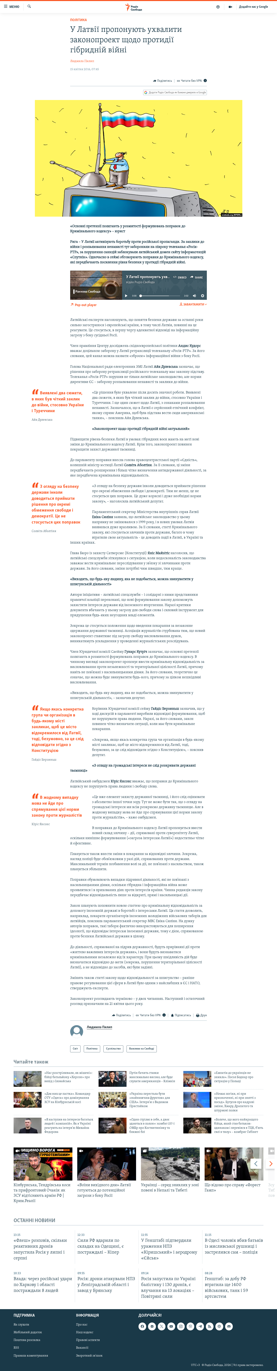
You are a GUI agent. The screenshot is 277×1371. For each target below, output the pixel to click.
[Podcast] (219, 1326)
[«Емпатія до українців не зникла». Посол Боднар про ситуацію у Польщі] (197, 1079)
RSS (16, 1347)
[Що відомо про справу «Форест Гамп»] (234, 1164)
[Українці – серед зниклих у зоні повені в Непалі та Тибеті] (170, 1164)
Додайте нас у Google (253, 7)
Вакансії (82, 1347)
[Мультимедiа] (230, 7)
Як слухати (21, 1324)
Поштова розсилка (27, 1340)
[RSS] (210, 1326)
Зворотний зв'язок (89, 1355)
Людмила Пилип (82, 61)
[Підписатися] (229, 1326)
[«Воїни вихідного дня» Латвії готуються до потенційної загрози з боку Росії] (106, 1164)
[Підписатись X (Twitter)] (161, 1326)
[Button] (162, 81)
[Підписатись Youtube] (171, 1326)
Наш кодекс (84, 1332)
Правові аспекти (88, 1340)
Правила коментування (31, 1355)
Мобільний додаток (28, 1332)
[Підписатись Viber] (190, 1326)
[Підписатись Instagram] (181, 1326)
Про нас (81, 1324)
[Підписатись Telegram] (200, 1326)
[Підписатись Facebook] (142, 1326)
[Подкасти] (218, 7)
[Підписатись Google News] (152, 1326)
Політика (78, 20)
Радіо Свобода (144, 282)
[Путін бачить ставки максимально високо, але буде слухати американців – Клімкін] (113, 1079)
